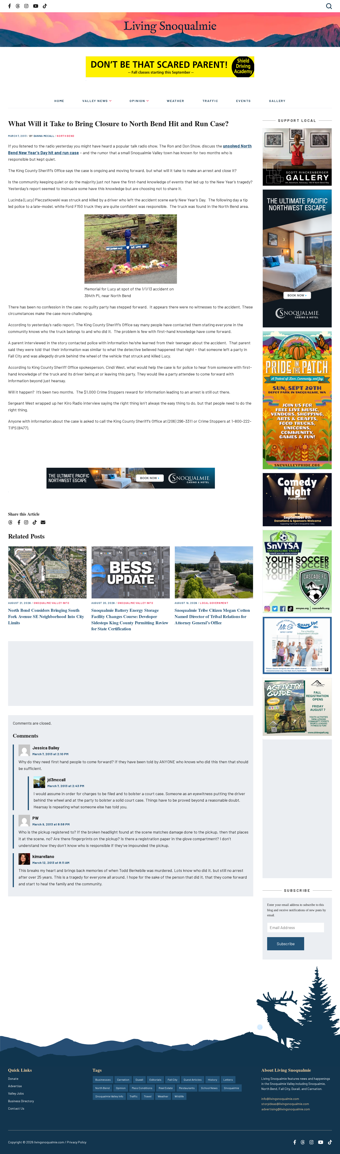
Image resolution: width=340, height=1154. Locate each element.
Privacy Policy (76, 1142)
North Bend (65, 135)
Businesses (103, 1079)
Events (243, 101)
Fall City (172, 1079)
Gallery (277, 101)
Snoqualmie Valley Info (51, 602)
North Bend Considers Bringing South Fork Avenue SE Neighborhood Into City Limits (46, 616)
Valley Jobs (16, 1093)
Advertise (15, 1086)
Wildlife (179, 1096)
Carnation (123, 1079)
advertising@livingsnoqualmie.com (285, 1109)
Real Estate (166, 1087)
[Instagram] (27, 523)
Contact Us (16, 1108)
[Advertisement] (130, 673)
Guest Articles (193, 1079)
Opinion (137, 101)
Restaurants (187, 1087)
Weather (175, 101)
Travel (147, 1096)
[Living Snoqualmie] (170, 27)
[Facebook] (20, 523)
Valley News (95, 101)
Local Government (214, 602)
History (212, 1079)
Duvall (139, 1079)
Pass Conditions (142, 1087)
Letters (228, 1079)
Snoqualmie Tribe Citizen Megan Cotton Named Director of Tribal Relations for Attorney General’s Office (212, 616)
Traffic (210, 101)
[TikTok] (36, 523)
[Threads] (12, 523)
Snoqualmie (231, 1087)
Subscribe (286, 943)
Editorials (155, 1079)
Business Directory (21, 1101)
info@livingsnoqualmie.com (280, 1099)
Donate (13, 1078)
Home (59, 101)
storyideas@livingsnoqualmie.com (285, 1104)
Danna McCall (44, 135)
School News (209, 1087)
